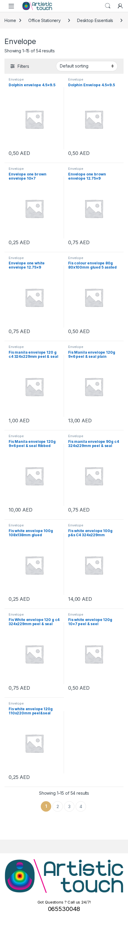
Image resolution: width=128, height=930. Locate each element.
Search (107, 6)
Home (10, 20)
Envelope (16, 79)
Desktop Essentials (95, 20)
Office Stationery (44, 20)
